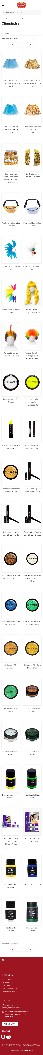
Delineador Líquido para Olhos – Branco (32, 533)
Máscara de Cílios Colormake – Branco (32, 446)
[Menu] (5, 5)
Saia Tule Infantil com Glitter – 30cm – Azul (11, 83)
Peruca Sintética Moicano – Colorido (11, 354)
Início (3, 19)
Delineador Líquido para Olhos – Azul (32, 490)
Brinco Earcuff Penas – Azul (11, 267)
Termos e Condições (9, 989)
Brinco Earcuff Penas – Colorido (11, 311)
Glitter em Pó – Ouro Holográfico (32, 666)
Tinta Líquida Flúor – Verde (32, 796)
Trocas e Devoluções (9, 992)
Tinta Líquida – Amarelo (10, 886)
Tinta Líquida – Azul (32, 885)
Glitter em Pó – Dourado (10, 666)
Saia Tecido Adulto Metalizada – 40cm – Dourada (32, 83)
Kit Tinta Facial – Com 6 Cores (32, 839)
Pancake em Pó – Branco (10, 400)
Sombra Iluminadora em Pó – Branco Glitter (32, 578)
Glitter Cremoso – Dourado (32, 709)
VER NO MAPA (9, 1024)
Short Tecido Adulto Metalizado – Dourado (32, 129)
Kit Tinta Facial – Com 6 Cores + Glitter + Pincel (11, 841)
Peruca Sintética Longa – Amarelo (32, 311)
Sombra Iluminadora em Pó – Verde (32, 623)
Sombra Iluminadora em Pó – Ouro (11, 490)
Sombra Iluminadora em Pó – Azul (11, 623)
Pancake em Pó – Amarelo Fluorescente (32, 402)
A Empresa (6, 986)
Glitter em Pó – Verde (10, 709)
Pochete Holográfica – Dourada (11, 224)
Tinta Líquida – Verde (32, 929)
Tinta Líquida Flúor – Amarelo (11, 796)
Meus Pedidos (7, 983)
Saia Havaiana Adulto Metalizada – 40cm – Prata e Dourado (10, 178)
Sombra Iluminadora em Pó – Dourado (11, 576)
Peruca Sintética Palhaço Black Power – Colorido (32, 356)
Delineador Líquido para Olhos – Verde (10, 533)
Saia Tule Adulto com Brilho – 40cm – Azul (11, 129)
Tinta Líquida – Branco (10, 929)
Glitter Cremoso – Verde (32, 753)
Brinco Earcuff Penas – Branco (32, 267)
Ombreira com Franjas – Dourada (32, 175)
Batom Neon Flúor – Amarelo (11, 446)
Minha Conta (6, 979)
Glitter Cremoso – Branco (10, 753)
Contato (5, 995)
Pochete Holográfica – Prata (32, 224)
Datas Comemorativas (13, 19)
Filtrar (7, 33)
